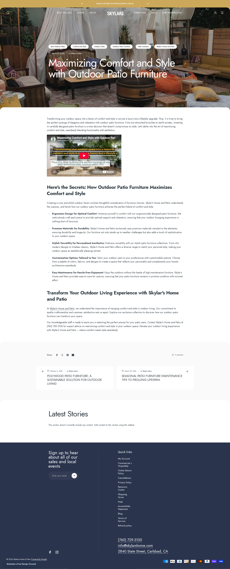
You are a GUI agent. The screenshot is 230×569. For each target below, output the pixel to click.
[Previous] (82, 3)
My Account (124, 458)
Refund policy (125, 525)
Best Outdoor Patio (58, 46)
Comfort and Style (79, 46)
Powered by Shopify (39, 559)
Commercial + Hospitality (125, 465)
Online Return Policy (125, 472)
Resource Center (122, 488)
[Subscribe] (74, 475)
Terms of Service (122, 520)
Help (120, 501)
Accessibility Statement (124, 508)
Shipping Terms (122, 496)
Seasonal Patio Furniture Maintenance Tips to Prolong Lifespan (152, 378)
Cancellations (124, 478)
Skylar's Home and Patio (165, 46)
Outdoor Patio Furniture (121, 46)
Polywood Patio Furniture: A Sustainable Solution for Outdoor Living (74, 380)
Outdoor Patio (99, 46)
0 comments (179, 355)
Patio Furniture (143, 46)
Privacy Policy (125, 482)
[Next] (148, 3)
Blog (120, 513)
